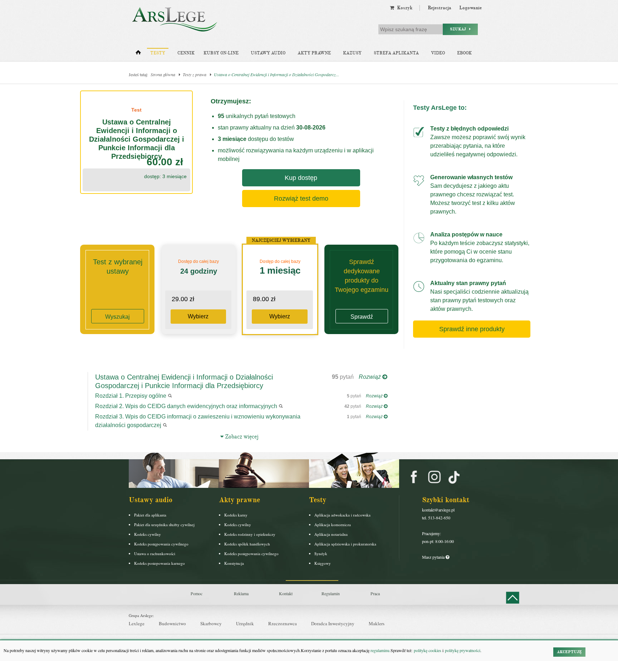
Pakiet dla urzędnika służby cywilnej (164, 524)
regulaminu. (380, 650)
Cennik (186, 53)
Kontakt (286, 593)
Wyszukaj (117, 317)
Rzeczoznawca (282, 623)
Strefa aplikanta (396, 53)
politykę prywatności (462, 650)
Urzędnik (245, 623)
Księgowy (322, 563)
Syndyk (320, 553)
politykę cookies (427, 650)
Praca (375, 593)
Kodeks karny (235, 515)
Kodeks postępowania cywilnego (161, 544)
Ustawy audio (268, 53)
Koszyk (403, 8)
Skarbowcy (211, 623)
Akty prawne (314, 53)
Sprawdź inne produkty (472, 329)
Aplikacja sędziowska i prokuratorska (345, 544)
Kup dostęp (301, 177)
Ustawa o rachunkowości (154, 553)
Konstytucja (234, 563)
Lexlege (136, 623)
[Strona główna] (138, 54)
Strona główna (163, 74)
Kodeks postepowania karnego (159, 563)
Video (438, 53)
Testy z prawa (194, 74)
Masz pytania (434, 557)
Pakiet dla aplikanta (150, 515)
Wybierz (198, 316)
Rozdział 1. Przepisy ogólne (130, 396)
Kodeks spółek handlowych (247, 544)
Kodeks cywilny (147, 534)
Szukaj (459, 29)
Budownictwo (172, 623)
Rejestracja (439, 8)
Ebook (464, 53)
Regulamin (331, 593)
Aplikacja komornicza (332, 524)
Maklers (376, 623)
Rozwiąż (370, 377)
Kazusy (352, 53)
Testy (157, 53)
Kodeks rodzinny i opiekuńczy (249, 534)
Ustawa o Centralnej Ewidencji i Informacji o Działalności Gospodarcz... (276, 74)
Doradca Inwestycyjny (332, 623)
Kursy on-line (221, 53)
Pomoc (196, 593)
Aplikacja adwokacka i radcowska (342, 515)
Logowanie (470, 8)
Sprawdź (361, 317)
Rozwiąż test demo (301, 198)
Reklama (241, 593)
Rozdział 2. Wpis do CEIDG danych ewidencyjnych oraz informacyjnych (186, 406)
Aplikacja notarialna (331, 534)
